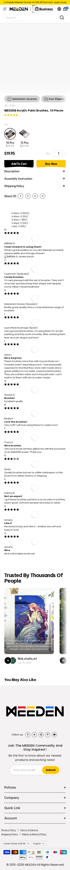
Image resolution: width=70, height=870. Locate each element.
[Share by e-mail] (42, 196)
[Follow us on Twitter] (34, 734)
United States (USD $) (14, 843)
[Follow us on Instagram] (41, 734)
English (37, 843)
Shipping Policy (9, 834)
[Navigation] (5, 9)
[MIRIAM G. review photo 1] (19, 256)
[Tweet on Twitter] (35, 196)
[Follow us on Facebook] (27, 734)
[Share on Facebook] (20, 196)
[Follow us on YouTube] (54, 734)
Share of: (10, 196)
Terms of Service (29, 830)
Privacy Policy (8, 830)
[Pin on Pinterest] (28, 196)
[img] (11, 233)
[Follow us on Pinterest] (47, 734)
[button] (11, 115)
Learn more (60, 2)
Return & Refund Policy (34, 834)
